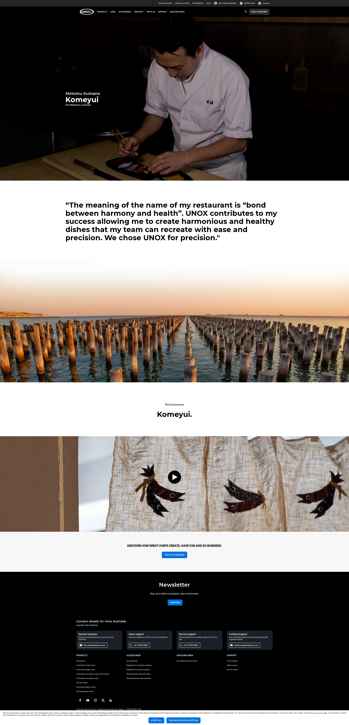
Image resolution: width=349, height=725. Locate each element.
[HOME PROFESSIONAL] (88, 12)
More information (316, 713)
